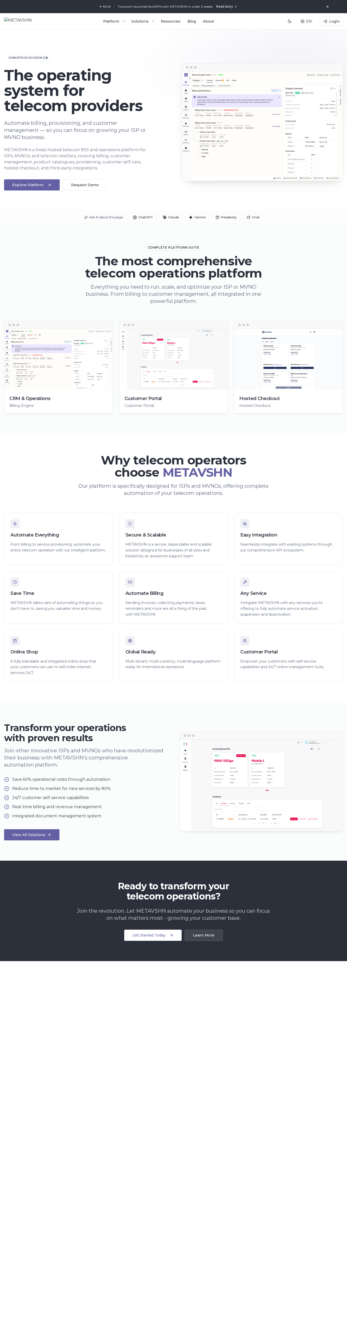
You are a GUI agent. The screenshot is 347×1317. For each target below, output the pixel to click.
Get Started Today (148, 935)
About (208, 21)
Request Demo (85, 185)
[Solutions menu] (153, 21)
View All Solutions (28, 835)
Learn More (203, 935)
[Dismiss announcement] (327, 6)
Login (334, 21)
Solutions (140, 21)
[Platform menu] (123, 21)
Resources (170, 21)
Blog (191, 21)
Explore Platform (27, 185)
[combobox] (307, 21)
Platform (111, 21)
